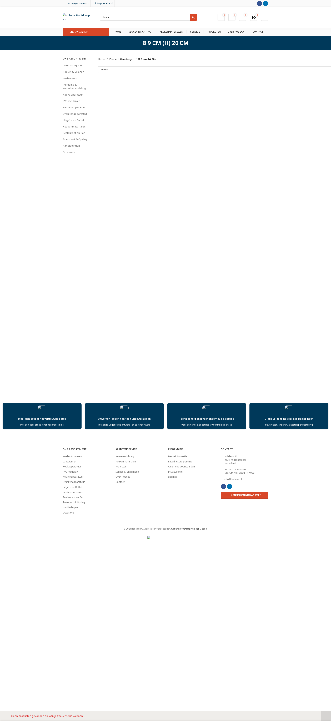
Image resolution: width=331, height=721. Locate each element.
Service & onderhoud (127, 471)
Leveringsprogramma (180, 461)
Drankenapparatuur (75, 113)
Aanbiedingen (71, 145)
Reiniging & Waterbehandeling (74, 86)
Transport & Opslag (75, 139)
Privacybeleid (175, 471)
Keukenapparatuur (74, 107)
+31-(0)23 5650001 (78, 3)
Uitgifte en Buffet (73, 120)
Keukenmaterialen (74, 126)
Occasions (69, 152)
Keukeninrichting (125, 456)
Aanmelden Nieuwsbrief (246, 495)
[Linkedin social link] (265, 3)
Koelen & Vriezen (73, 71)
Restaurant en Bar (74, 133)
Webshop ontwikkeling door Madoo (189, 528)
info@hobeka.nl (104, 3)
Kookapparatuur (73, 94)
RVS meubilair (71, 101)
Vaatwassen (70, 78)
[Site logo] (78, 17)
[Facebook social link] (259, 3)
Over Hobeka (123, 476)
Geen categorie (72, 65)
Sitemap (172, 476)
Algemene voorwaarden (181, 466)
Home (102, 59)
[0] (254, 17)
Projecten (121, 466)
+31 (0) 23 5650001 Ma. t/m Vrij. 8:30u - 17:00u (239, 471)
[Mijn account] (264, 17)
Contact (120, 481)
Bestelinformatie (177, 456)
